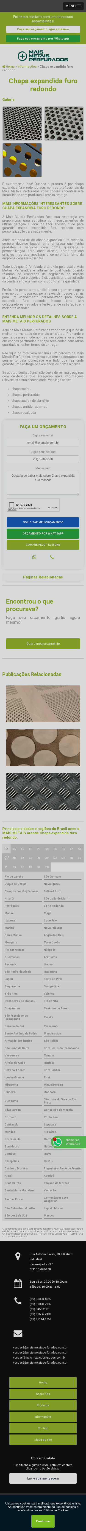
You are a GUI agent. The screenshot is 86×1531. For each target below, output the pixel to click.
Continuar (43, 1521)
